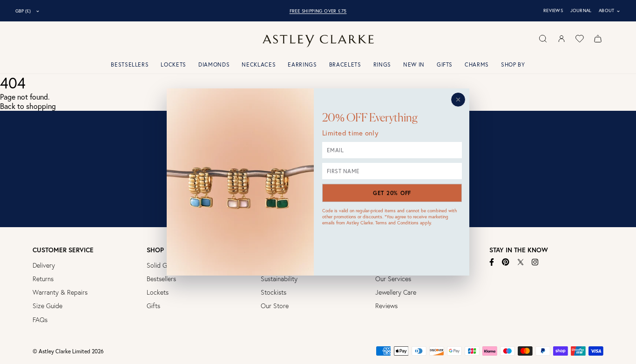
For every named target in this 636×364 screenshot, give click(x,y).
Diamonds (214, 64)
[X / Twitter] (520, 262)
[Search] (543, 38)
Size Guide (47, 306)
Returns (43, 279)
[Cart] (598, 38)
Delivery (44, 265)
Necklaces (259, 64)
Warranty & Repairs (60, 292)
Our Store (275, 306)
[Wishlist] (580, 38)
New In (414, 64)
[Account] (561, 38)
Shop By (513, 64)
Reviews (553, 10)
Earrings (302, 64)
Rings (382, 64)
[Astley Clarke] (318, 41)
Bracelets (345, 64)
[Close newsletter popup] (458, 99)
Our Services (393, 279)
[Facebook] (491, 262)
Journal (581, 10)
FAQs (40, 320)
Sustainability (279, 279)
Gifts (445, 64)
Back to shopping (28, 106)
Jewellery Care (395, 292)
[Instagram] (535, 262)
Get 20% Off (392, 192)
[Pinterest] (505, 262)
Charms (477, 64)
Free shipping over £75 (318, 11)
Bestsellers (130, 64)
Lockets (173, 64)
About (610, 10)
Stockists (273, 292)
